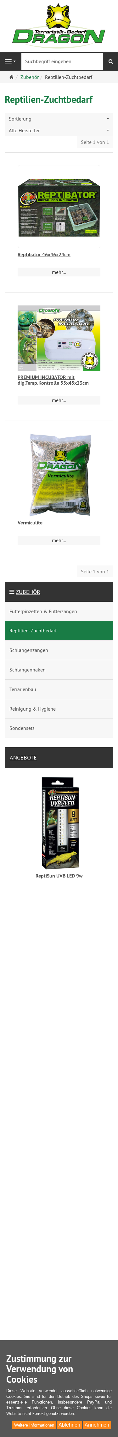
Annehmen (97, 1425)
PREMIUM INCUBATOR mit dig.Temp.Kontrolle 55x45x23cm (53, 380)
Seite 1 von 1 (95, 142)
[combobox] (59, 119)
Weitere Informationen (34, 1425)
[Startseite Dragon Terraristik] (59, 25)
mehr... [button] (59, 272)
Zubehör (28, 591)
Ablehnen (69, 1425)
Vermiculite (30, 522)
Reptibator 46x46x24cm (44, 254)
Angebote (23, 757)
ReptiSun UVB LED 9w (59, 875)
